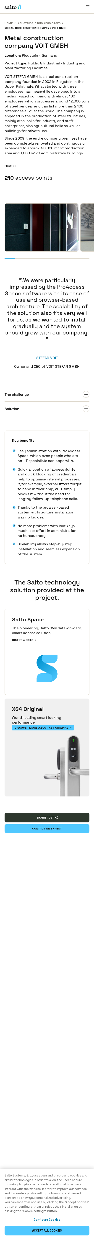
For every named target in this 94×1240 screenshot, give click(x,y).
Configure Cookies (47, 1220)
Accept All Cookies (47, 1230)
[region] (47, 1204)
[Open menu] (88, 6)
